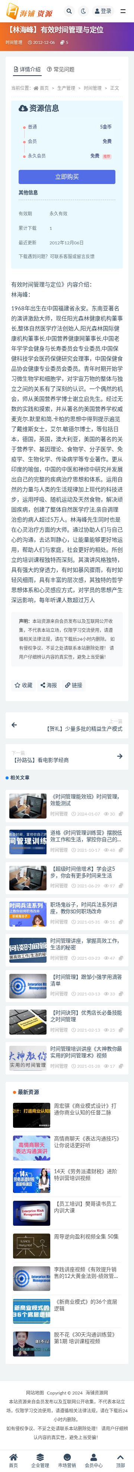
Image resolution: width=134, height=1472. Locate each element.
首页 (44, 88)
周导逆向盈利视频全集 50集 (86, 1237)
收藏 (26, 685)
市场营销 (67, 1465)
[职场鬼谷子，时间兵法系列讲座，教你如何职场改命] (28, 914)
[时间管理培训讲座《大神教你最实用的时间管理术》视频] (28, 1058)
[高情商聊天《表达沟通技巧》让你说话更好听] (31, 1148)
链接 (76, 685)
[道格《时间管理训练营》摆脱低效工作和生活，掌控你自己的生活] (28, 842)
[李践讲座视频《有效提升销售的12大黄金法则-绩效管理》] (31, 1278)
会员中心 (94, 1465)
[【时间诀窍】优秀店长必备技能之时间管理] (28, 1022)
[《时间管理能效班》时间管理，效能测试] (28, 806)
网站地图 (35, 1393)
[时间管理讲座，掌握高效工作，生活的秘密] (28, 950)
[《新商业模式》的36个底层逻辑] (31, 1311)
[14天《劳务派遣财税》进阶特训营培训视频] (31, 1180)
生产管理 (66, 88)
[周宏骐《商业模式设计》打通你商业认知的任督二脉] (31, 1115)
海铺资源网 (97, 1393)
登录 (106, 11)
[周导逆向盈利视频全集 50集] (31, 1246)
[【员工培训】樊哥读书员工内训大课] (31, 1213)
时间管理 (14, 43)
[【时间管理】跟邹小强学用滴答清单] (28, 986)
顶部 (120, 1465)
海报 (51, 685)
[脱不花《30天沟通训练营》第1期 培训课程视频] (31, 1344)
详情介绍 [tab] (30, 69)
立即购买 (67, 177)
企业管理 (40, 1465)
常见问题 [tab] (64, 69)
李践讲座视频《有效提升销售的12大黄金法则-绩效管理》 (85, 1276)
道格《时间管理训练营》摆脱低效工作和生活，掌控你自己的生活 (86, 839)
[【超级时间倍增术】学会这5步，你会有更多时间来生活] (28, 878)
